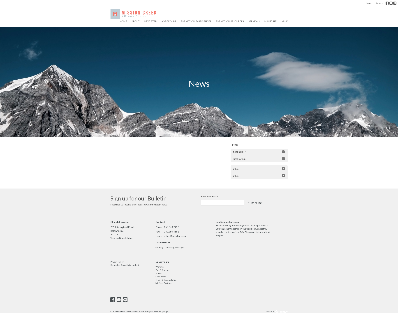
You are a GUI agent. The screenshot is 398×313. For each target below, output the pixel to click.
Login (165, 311)
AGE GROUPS (168, 21)
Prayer (158, 273)
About (136, 21)
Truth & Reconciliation (166, 279)
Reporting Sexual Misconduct (124, 265)
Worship (159, 266)
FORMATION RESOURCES (230, 21)
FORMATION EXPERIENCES (196, 21)
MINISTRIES (258, 151)
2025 (258, 175)
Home (123, 21)
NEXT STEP (150, 21)
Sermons (254, 21)
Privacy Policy (117, 261)
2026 (258, 168)
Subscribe (255, 203)
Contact (379, 3)
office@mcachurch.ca (175, 236)
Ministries (271, 21)
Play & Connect (163, 270)
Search (369, 3)
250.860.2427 (171, 227)
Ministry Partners (163, 283)
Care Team (160, 276)
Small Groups (258, 158)
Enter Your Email (209, 196)
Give (285, 21)
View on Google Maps (121, 238)
